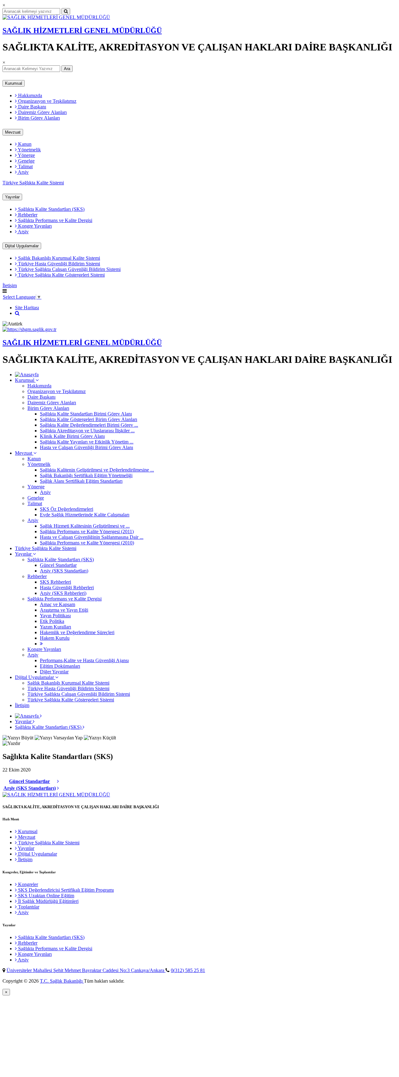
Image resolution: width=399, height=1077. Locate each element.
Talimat (25, 166)
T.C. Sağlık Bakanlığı (62, 981)
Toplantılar (28, 906)
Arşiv (23, 172)
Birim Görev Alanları (38, 118)
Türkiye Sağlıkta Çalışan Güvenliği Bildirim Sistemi (69, 269)
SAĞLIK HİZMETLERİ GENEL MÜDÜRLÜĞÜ (82, 30)
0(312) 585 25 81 (188, 970)
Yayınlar (12, 197)
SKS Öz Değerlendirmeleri (66, 509)
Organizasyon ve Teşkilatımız (46, 101)
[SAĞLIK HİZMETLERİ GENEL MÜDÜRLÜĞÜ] (56, 17)
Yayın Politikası (55, 615)
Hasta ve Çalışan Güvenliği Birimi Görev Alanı (86, 447)
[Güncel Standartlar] (58, 781)
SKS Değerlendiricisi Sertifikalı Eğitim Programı (65, 890)
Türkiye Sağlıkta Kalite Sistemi (33, 182)
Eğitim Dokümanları (60, 666)
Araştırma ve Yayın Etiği (64, 610)
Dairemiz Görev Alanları (42, 112)
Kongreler (27, 884)
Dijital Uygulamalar (22, 246)
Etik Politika (52, 621)
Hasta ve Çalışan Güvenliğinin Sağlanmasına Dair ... (91, 537)
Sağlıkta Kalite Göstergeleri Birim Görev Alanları (88, 419)
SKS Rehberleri (55, 582)
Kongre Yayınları (34, 226)
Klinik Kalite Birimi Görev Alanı (72, 436)
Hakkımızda (29, 95)
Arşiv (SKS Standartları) (64, 570)
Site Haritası (27, 307)
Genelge (26, 161)
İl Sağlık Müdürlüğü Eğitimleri (48, 901)
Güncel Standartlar (58, 565)
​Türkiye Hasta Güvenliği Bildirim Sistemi (58, 263)
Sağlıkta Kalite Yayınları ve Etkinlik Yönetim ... (86, 441)
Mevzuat (13, 132)
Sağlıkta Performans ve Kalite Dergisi (54, 220)
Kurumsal (13, 83)
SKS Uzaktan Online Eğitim (45, 895)
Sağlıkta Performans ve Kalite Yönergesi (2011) (87, 531)
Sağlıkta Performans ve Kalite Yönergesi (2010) (87, 542)
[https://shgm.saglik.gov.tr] (29, 329)
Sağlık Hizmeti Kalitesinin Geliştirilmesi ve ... (85, 526)
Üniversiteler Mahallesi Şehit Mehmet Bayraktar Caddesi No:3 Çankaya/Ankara (86, 970)
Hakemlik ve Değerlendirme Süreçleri (77, 632)
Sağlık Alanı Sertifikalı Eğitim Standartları (81, 481)
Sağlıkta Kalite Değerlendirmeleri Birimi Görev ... (89, 425)
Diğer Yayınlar (54, 671)
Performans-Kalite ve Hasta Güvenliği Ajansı (84, 660)
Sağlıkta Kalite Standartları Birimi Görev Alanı (86, 413)
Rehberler (27, 214)
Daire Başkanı (31, 106)
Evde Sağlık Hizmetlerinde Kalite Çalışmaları (84, 514)
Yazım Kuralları (55, 626)
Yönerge (26, 155)
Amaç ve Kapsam (57, 604)
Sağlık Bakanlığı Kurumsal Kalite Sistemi (58, 258)
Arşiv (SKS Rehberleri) (63, 593)
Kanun (24, 144)
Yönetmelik (29, 149)
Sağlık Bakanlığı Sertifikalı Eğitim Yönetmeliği (86, 475)
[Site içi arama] (17, 313)
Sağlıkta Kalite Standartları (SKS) (50, 209)
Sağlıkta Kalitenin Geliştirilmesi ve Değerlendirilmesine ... (97, 469)
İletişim (9, 285)
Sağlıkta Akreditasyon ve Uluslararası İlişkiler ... (87, 430)
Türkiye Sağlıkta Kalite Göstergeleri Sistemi (61, 275)
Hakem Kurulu (55, 638)
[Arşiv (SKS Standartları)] (58, 788)
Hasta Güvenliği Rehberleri (67, 587)
